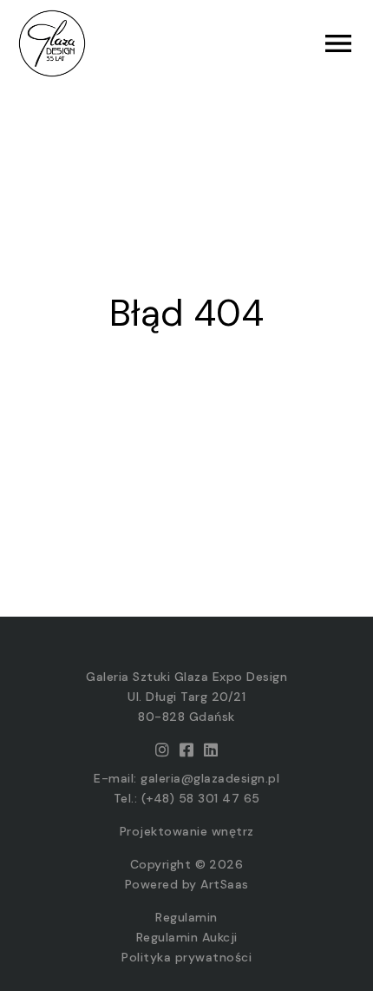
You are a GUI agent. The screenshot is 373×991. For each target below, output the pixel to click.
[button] (271, 43)
